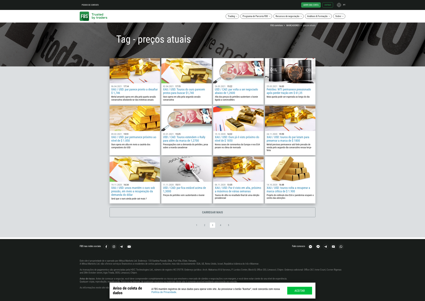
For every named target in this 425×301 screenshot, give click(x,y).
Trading (231, 16)
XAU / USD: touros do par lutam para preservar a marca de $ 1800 (288, 138)
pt (344, 5)
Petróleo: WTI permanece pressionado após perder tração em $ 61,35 (289, 91)
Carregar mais (212, 212)
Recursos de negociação (287, 16)
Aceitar (300, 290)
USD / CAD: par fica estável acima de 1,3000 (184, 189)
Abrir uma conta (311, 5)
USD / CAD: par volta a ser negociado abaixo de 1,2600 (236, 91)
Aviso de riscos (87, 278)
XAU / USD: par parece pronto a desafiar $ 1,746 (134, 91)
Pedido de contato (90, 5)
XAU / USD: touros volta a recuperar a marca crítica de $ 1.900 (288, 189)
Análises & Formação (317, 16)
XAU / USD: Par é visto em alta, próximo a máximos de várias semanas (238, 189)
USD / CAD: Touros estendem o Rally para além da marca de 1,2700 (184, 138)
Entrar (328, 5)
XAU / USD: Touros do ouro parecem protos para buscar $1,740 (184, 91)
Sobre (338, 16)
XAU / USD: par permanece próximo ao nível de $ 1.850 (133, 138)
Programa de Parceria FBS (255, 16)
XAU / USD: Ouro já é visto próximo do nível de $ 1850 (237, 138)
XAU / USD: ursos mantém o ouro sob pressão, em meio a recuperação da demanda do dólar (133, 191)
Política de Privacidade (163, 292)
